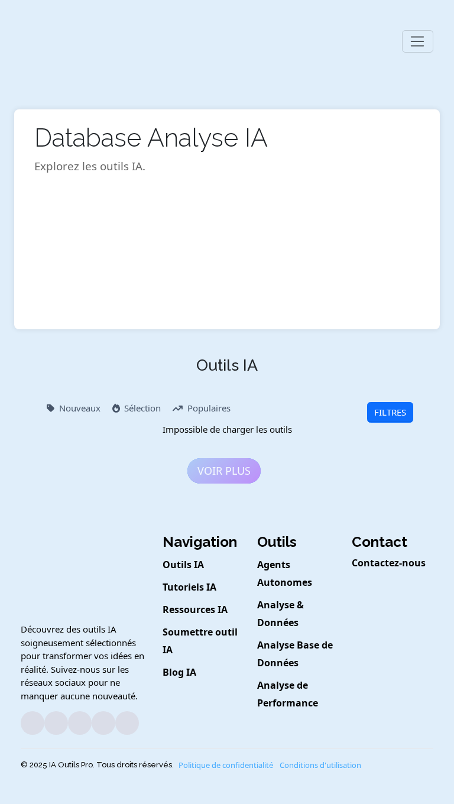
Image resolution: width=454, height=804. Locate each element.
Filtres (390, 412)
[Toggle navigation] (417, 41)
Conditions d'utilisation (320, 765)
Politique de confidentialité (226, 765)
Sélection (142, 408)
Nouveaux (79, 408)
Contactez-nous (389, 562)
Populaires (209, 408)
